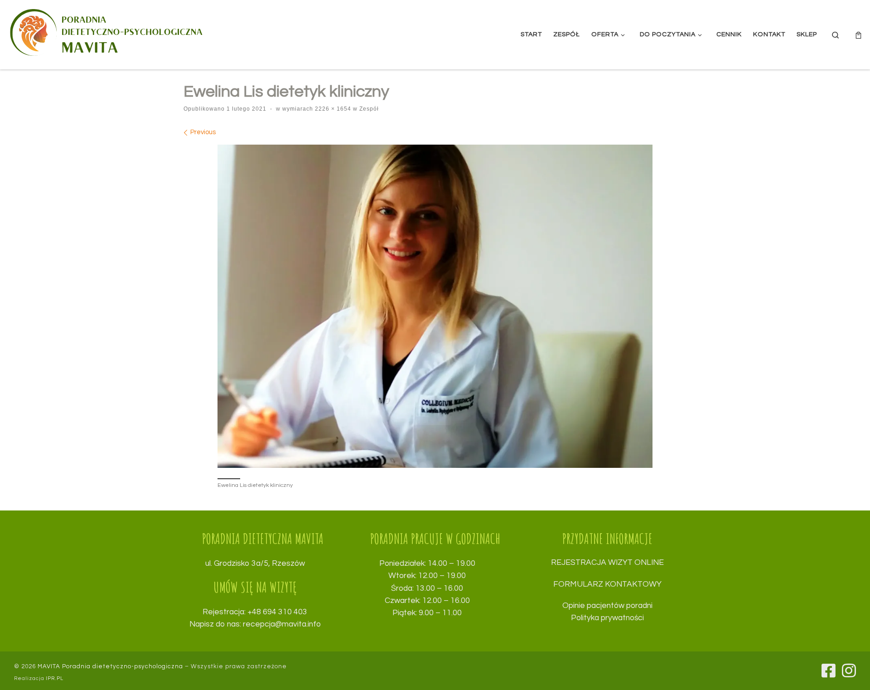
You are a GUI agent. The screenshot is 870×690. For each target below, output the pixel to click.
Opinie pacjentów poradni (607, 606)
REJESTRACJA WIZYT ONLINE (607, 563)
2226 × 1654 (332, 109)
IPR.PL (54, 678)
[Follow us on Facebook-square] (829, 670)
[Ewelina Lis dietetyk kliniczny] (435, 306)
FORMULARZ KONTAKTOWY (607, 584)
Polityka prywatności (607, 618)
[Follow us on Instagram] (849, 670)
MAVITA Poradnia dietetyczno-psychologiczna (110, 666)
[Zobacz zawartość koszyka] (858, 35)
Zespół (368, 109)
